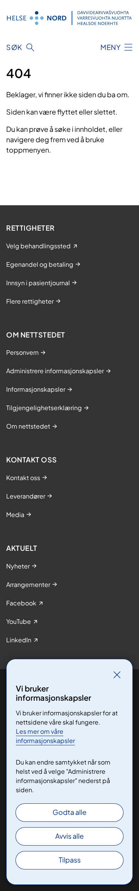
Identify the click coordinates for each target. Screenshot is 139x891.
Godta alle (69, 812)
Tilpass (70, 859)
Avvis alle (69, 835)
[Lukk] (117, 674)
